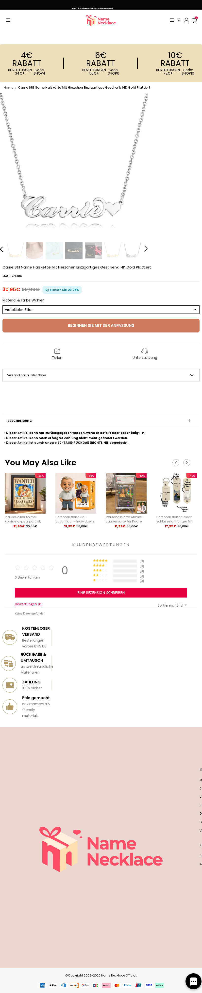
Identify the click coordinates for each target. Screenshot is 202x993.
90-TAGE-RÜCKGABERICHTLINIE (83, 443)
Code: (39, 71)
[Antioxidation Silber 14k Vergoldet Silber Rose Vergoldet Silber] (101, 309)
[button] (8, 19)
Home (9, 87)
